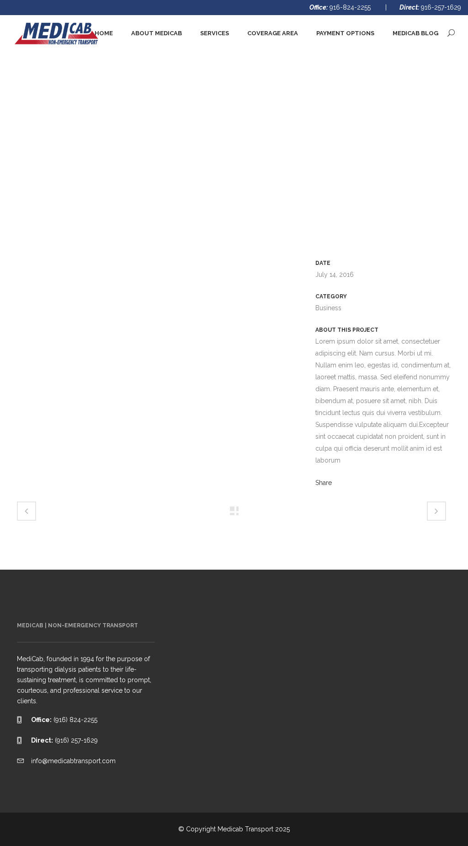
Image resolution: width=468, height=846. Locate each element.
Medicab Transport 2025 (254, 829)
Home (365, 135)
